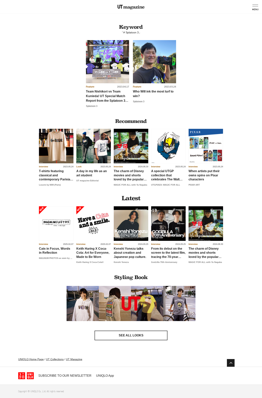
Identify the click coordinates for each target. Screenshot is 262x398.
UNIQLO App (105, 375)
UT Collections (55, 359)
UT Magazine (131, 7)
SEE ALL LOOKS (131, 335)
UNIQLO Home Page (31, 359)
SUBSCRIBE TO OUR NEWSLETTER (64, 375)
